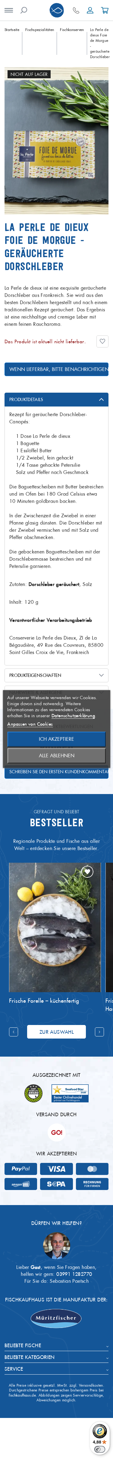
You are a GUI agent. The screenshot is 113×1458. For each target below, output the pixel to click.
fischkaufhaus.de (22, 1395)
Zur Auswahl (56, 1032)
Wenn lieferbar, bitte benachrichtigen (58, 369)
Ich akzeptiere (56, 739)
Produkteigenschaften (35, 675)
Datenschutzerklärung (73, 715)
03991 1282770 (74, 1274)
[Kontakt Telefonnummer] (76, 10)
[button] (102, 341)
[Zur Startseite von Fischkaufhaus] (56, 10)
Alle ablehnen (56, 755)
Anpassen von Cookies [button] (30, 724)
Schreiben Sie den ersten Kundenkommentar (58, 771)
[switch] (99, 1449)
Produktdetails (26, 399)
